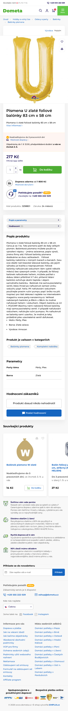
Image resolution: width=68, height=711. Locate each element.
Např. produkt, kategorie (24, 29)
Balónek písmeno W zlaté (21, 464)
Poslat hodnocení (35, 413)
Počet (10, 170)
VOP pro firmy (10, 646)
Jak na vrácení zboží (13, 632)
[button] (40, 10)
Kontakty (7, 676)
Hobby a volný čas (21, 19)
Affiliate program (12, 679)
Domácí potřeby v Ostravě (48, 636)
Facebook (28, 614)
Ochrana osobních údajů (16, 650)
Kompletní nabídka (47, 346)
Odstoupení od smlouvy (15, 665)
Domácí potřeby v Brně (47, 632)
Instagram (43, 614)
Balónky (57, 19)
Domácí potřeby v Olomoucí (49, 661)
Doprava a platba (12, 628)
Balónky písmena (16, 22)
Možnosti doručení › (24, 184)
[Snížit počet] (16, 172)
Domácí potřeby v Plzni (47, 646)
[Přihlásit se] (47, 10)
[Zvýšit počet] (16, 168)
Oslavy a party (41, 19)
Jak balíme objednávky (15, 636)
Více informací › (14, 125)
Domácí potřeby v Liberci (48, 650)
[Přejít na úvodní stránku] (12, 10)
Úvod (5, 19)
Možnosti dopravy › (19, 140)
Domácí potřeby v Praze (47, 628)
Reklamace (9, 661)
